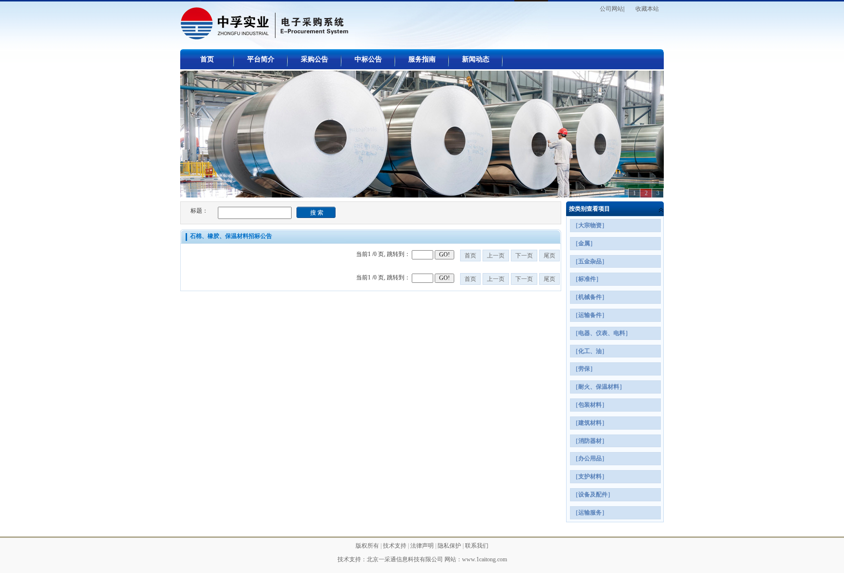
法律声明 (422, 545)
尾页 (549, 255)
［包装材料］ (590, 404)
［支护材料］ (590, 476)
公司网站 (611, 8)
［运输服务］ (590, 512)
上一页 (496, 255)
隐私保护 (450, 545)
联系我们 (476, 545)
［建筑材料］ (590, 422)
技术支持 (395, 545)
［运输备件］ (590, 315)
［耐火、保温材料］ (598, 386)
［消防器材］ (590, 440)
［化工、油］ (590, 351)
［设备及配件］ (592, 494)
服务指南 (422, 59)
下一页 (524, 255)
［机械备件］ (590, 297)
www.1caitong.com (484, 559)
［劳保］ (584, 368)
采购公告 (314, 59)
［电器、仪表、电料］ (601, 333)
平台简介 (260, 59)
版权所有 (368, 545)
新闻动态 (475, 59)
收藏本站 (647, 8)
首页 (207, 59)
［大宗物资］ (590, 225)
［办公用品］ (590, 458)
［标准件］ (587, 279)
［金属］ (584, 243)
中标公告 (368, 59)
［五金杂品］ (590, 261)
